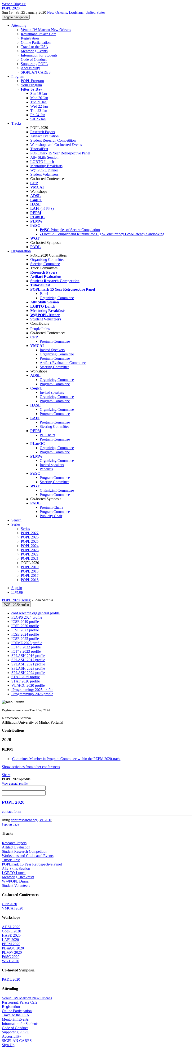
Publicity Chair (51, 516)
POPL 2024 (30, 546)
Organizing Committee (47, 260)
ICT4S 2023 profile (26, 651)
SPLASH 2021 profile (28, 664)
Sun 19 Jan (38, 94)
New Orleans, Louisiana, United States (76, 12)
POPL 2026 (30, 537)
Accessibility (30, 68)
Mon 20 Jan (39, 98)
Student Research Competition (53, 140)
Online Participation (36, 42)
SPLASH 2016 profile (28, 656)
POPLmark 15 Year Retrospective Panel (60, 153)
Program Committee (55, 341)
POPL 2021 (30, 558)
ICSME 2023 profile (26, 643)
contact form (11, 811)
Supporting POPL (34, 64)
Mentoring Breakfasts (46, 166)
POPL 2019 (30, 567)
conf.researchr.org (24, 820)
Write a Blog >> (14, 4)
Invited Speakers (52, 350)
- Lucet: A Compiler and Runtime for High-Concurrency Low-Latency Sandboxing (102, 234)
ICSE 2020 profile (25, 626)
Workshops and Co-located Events (56, 145)
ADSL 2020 (11, 927)
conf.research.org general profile (35, 613)
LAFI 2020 (10, 940)
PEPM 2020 (11, 944)
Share (6, 775)
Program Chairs (51, 507)
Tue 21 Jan (38, 102)
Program (17, 76)
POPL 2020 (11, 600)
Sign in (16, 588)
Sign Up (8, 1045)
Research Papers (42, 132)
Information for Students (39, 55)
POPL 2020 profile (16, 605)
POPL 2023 (30, 550)
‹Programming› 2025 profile (32, 690)
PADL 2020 (11, 979)
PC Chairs (47, 435)
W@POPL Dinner (44, 170)
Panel (44, 294)
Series (25, 529)
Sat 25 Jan (38, 119)
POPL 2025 (30, 541)
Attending (18, 25)
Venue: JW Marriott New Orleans (46, 30)
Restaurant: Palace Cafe (38, 34)
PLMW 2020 (12, 952)
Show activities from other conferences (31, 767)
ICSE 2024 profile (25, 634)
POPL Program (32, 81)
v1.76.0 (45, 820)
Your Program (31, 85)
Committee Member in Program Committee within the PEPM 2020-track (66, 759)
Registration (30, 38)
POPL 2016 (30, 580)
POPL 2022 (30, 554)
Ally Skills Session (44, 157)
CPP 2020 (9, 904)
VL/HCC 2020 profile (28, 685)
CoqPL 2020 (11, 931)
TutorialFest (39, 149)
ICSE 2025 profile (25, 639)
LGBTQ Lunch (42, 162)
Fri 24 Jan (37, 115)
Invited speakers (52, 392)
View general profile (15, 783)
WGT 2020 (10, 961)
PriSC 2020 (10, 957)
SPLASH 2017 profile (28, 660)
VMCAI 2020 (12, 908)
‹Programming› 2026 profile (32, 694)
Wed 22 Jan (39, 106)
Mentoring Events (34, 51)
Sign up (17, 592)
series (26, 600)
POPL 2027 (30, 533)
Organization (21, 251)
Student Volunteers (44, 174)
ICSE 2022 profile (25, 630)
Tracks (16, 123)
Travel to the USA (34, 47)
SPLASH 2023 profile (28, 668)
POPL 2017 (30, 575)
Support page (10, 824)
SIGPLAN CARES (36, 72)
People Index (40, 329)
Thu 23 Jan (38, 111)
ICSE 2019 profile (25, 622)
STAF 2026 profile (25, 681)
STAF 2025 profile (25, 677)
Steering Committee (45, 264)
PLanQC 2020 (13, 948)
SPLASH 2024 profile (28, 673)
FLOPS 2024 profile (26, 617)
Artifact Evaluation (44, 136)
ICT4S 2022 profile (26, 647)
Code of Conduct (34, 59)
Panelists (46, 469)
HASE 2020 (11, 935)
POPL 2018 (30, 571)
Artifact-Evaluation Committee (63, 363)
